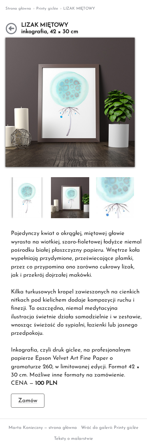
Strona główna (18, 9)
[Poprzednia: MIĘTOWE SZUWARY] (11, 29)
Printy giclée (47, 9)
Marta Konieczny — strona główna (43, 427)
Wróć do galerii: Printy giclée (109, 427)
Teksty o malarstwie (73, 438)
